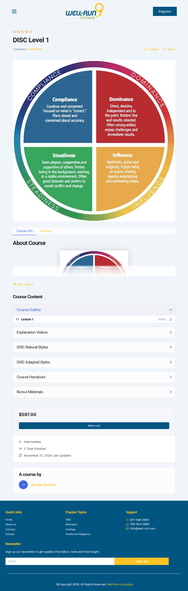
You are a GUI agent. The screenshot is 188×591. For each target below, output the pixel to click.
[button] (14, 11)
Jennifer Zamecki (43, 485)
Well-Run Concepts (120, 584)
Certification (34, 49)
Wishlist (153, 49)
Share (171, 49)
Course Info (25, 231)
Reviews (45, 231)
